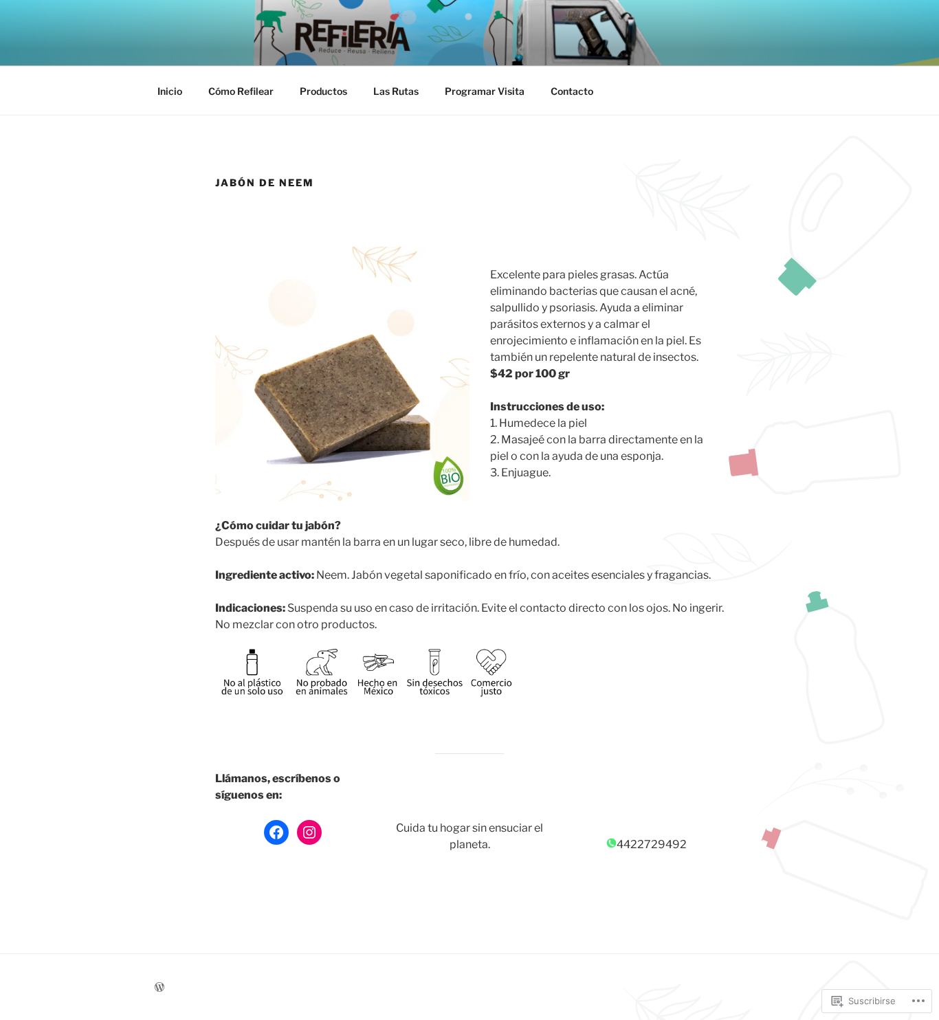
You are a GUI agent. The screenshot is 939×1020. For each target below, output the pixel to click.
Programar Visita (484, 91)
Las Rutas (396, 91)
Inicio (169, 91)
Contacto (572, 91)
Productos (323, 91)
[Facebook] (276, 832)
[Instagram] (309, 832)
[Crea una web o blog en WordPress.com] (159, 987)
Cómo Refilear (241, 91)
